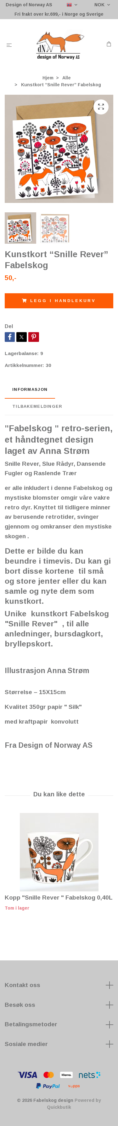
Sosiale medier (26, 1044)
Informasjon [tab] (30, 389)
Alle (66, 77)
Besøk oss (20, 1004)
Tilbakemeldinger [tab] (37, 406)
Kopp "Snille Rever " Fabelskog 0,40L (59, 897)
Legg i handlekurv (63, 300)
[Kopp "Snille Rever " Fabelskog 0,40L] (59, 852)
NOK (100, 4)
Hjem (47, 77)
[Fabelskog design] (60, 45)
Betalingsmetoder (31, 1024)
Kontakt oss (22, 985)
